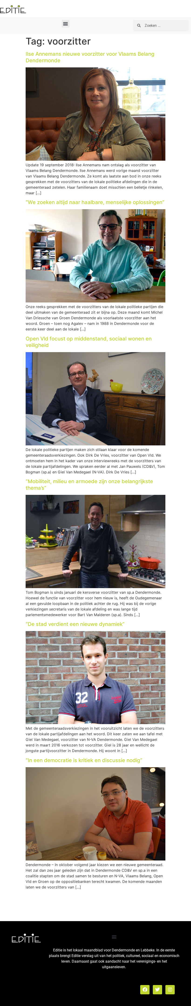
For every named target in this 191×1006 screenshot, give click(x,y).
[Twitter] (157, 989)
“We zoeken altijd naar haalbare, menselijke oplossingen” (95, 202)
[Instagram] (170, 989)
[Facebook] (145, 989)
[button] (65, 24)
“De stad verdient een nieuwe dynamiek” (75, 624)
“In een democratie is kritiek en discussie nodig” (84, 760)
